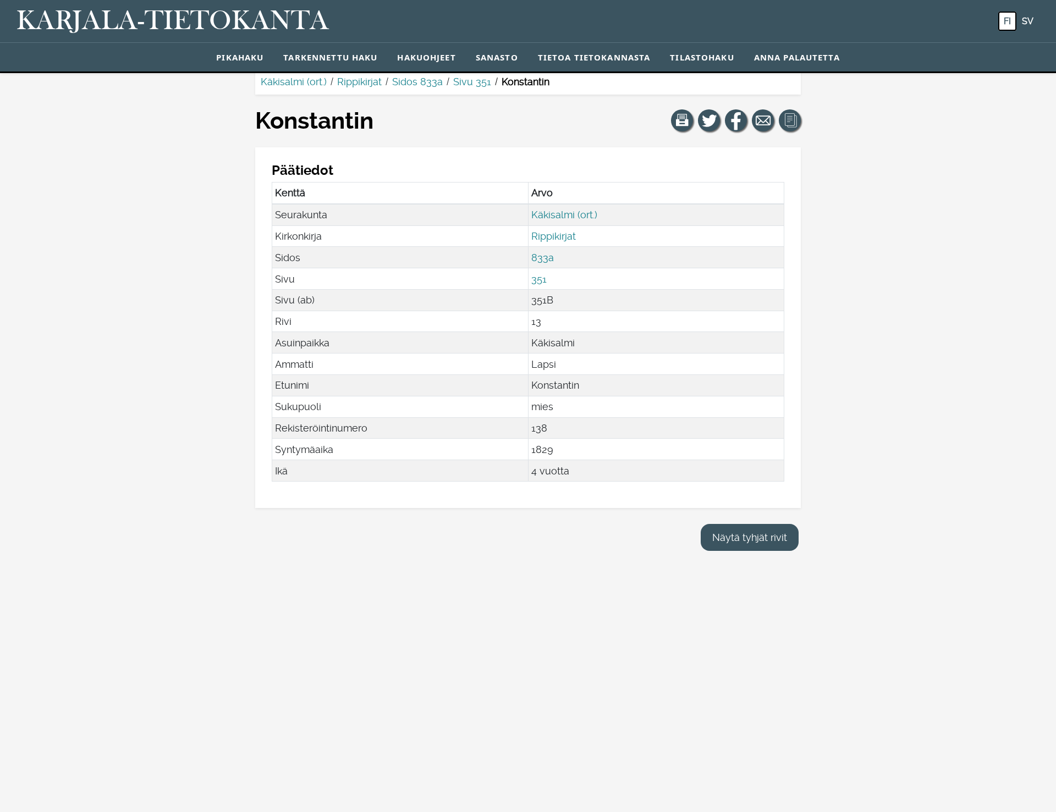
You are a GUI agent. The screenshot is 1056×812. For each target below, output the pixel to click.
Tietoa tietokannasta (594, 57)
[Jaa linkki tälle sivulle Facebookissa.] (736, 120)
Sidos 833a (417, 81)
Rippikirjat (359, 81)
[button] (682, 120)
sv (1027, 21)
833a (542, 257)
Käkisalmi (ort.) (294, 81)
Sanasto (497, 57)
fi (1007, 21)
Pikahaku (239, 57)
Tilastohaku (702, 57)
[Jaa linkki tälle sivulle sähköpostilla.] (763, 120)
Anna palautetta (797, 57)
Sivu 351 (472, 81)
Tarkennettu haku (330, 57)
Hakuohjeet (426, 57)
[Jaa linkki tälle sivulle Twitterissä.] (709, 120)
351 (539, 279)
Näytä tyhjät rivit (749, 537)
